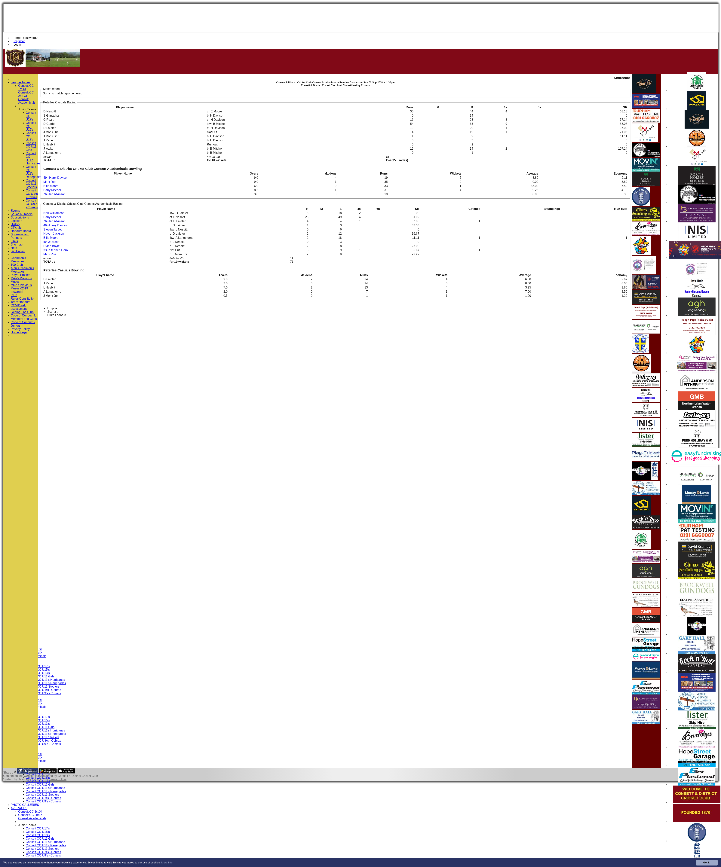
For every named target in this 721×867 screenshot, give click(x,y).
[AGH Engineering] (697, 315)
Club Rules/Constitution (23, 297)
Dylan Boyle (51, 246)
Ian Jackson (51, 241)
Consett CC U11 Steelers (42, 686)
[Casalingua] (697, 277)
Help (14, 247)
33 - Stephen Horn (55, 250)
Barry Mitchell (52, 190)
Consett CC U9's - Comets (43, 693)
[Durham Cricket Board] (640, 352)
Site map (17, 244)
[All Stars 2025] (696, 352)
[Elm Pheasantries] (696, 615)
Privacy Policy (20, 329)
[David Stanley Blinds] (696, 559)
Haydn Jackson (53, 233)
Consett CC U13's (38, 781)
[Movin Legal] (697, 521)
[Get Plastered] (696, 784)
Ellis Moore (50, 186)
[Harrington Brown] (697, 221)
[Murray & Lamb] (696, 503)
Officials (16, 227)
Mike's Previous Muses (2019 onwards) (21, 288)
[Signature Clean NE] (696, 90)
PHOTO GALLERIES (25, 804)
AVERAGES (19, 808)
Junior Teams (27, 771)
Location (16, 220)
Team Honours (20, 302)
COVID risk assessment (19, 307)
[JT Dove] (697, 690)
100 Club (17, 264)
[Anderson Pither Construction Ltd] (697, 390)
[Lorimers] (697, 427)
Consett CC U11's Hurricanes (45, 679)
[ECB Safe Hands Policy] (654, 479)
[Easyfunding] (646, 659)
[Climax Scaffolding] (696, 578)
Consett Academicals (32, 818)
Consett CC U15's (38, 777)
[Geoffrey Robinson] (646, 288)
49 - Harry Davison (55, 177)
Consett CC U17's (38, 774)
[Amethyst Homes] (696, 371)
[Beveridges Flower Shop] (697, 747)
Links (14, 241)
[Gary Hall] (696, 653)
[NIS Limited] (696, 240)
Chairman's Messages (18, 259)
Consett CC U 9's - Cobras (43, 689)
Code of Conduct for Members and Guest (24, 317)
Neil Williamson (53, 213)
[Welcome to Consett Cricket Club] (696, 802)
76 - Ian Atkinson (54, 194)
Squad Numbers (21, 214)
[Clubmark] (697, 840)
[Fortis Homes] (697, 183)
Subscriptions (20, 217)
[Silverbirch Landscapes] (697, 484)
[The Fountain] (697, 127)
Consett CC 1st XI (30, 811)
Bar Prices (18, 251)
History (15, 224)
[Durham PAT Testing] (697, 540)
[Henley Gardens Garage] (696, 296)
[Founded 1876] (696, 821)
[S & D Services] (696, 146)
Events (15, 210)
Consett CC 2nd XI (30, 815)
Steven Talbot (52, 229)
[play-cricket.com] (646, 459)
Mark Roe (49, 181)
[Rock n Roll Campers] (697, 671)
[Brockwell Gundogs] (697, 596)
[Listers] (697, 728)
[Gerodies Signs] (696, 634)
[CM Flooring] (697, 165)
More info (167, 862)
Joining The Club (22, 312)
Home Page (19, 332)
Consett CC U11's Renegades (46, 683)
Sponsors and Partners (20, 236)
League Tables (20, 82)
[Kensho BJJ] (697, 202)
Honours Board (21, 231)
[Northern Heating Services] (696, 709)
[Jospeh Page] (697, 334)
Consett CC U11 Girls (40, 676)
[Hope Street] (697, 765)
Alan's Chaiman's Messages (22, 270)
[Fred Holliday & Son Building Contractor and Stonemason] (697, 446)
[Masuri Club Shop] (696, 108)
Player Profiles (20, 274)
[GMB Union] (696, 409)
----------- (16, 254)
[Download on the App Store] (66, 772)
